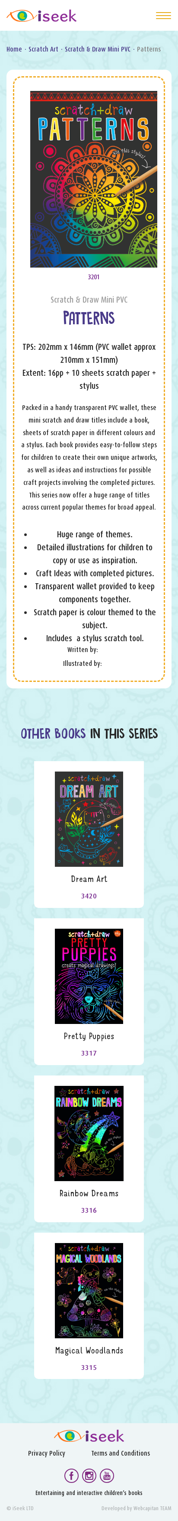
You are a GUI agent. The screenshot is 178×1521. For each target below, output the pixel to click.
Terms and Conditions (120, 1453)
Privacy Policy (46, 1453)
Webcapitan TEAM (153, 1508)
